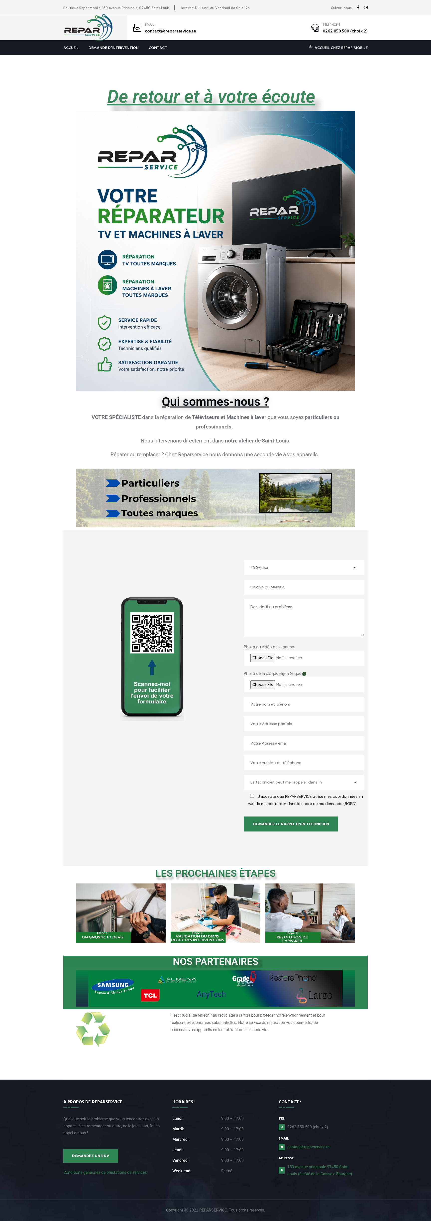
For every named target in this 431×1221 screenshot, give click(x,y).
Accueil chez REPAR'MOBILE (341, 47)
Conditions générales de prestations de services (105, 1172)
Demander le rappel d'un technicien (291, 824)
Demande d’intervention (114, 47)
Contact (158, 47)
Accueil (71, 47)
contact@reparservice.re (170, 31)
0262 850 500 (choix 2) (345, 31)
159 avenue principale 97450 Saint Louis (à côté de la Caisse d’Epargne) (319, 1170)
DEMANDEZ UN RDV (90, 1156)
